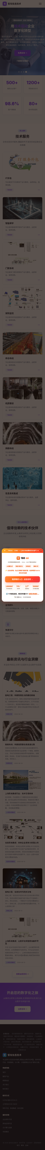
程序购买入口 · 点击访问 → (22, 579)
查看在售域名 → (34, 594)
